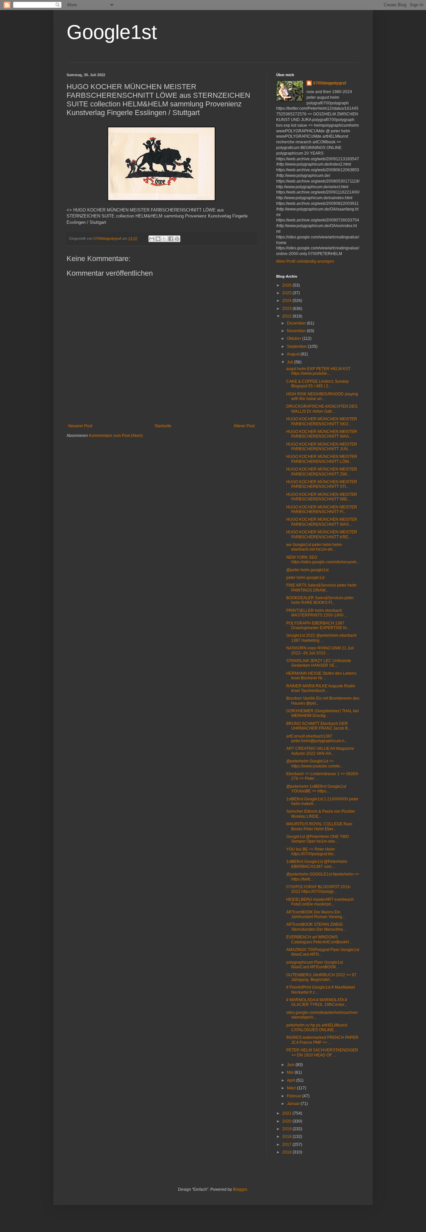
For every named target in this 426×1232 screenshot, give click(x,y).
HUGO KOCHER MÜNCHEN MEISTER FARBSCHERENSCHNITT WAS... (321, 521)
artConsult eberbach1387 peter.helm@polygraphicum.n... (316, 738)
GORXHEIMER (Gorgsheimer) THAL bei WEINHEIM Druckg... (322, 713)
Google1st (112, 32)
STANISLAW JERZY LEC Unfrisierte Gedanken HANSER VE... (318, 663)
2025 (287, 293)
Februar (294, 1096)
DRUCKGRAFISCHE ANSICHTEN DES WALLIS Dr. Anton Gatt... (321, 408)
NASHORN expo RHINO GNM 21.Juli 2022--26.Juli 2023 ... (320, 650)
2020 (287, 1121)
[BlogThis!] (158, 238)
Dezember (297, 323)
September (297, 346)
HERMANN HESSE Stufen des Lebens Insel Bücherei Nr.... (321, 675)
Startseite (162, 426)
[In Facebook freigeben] (170, 238)
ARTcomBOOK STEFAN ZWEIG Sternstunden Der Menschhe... (316, 926)
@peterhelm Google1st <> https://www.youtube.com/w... (314, 763)
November (297, 331)
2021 (287, 1113)
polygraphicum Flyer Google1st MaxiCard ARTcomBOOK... (314, 964)
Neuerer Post (80, 426)
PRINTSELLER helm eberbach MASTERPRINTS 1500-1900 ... (316, 612)
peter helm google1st (305, 577)
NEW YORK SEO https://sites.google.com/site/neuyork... (322, 559)
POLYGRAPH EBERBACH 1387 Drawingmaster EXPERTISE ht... (317, 625)
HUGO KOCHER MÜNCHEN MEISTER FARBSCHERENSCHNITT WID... (321, 496)
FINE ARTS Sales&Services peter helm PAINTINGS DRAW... (321, 587)
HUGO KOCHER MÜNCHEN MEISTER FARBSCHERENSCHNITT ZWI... (321, 471)
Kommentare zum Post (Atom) (116, 435)
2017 (287, 1144)
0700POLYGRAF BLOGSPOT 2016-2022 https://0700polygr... (318, 889)
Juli (290, 362)
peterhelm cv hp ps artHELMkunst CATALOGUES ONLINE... (316, 1027)
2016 (287, 1152)
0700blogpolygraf (329, 83)
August (294, 354)
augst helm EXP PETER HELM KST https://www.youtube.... (318, 371)
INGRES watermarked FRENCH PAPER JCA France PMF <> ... (322, 1039)
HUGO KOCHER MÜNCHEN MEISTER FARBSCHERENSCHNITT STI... (321, 484)
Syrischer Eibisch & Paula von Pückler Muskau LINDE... (320, 813)
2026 (287, 285)
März (292, 1088)
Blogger (240, 1189)
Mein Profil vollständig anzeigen (305, 261)
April (291, 1080)
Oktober (294, 338)
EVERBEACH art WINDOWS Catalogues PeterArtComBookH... (319, 939)
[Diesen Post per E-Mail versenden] (151, 238)
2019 (287, 1129)
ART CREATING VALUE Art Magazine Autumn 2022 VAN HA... (320, 750)
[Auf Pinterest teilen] (177, 238)
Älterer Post (244, 426)
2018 (287, 1136)
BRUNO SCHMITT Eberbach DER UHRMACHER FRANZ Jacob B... (318, 726)
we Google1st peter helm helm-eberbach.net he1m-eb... (314, 547)
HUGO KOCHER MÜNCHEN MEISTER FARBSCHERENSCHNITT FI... (321, 509)
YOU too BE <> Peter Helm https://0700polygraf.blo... (311, 851)
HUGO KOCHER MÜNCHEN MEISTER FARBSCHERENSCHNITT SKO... (321, 421)
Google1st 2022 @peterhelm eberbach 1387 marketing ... (321, 637)
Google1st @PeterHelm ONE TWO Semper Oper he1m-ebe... (317, 839)
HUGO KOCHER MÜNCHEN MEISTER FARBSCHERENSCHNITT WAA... (321, 434)
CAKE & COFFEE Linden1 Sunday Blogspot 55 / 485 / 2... (317, 383)
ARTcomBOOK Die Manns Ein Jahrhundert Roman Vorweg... (315, 914)
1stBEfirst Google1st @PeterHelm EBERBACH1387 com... (316, 864)
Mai (291, 1072)
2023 (287, 308)
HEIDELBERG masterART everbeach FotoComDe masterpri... (320, 901)
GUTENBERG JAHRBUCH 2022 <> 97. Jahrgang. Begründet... (321, 977)
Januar (294, 1103)
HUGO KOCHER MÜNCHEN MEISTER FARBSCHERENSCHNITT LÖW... (321, 459)
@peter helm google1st (307, 570)
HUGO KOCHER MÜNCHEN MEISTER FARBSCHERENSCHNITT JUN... (321, 446)
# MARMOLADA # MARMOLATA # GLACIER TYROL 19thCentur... (316, 1002)
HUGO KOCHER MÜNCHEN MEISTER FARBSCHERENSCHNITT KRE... (321, 534)
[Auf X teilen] (164, 238)
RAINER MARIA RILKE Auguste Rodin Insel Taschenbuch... (320, 688)
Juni (291, 1064)
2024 (287, 300)
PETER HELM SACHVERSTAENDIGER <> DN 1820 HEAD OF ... (322, 1052)
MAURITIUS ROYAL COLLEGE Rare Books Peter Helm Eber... (319, 826)
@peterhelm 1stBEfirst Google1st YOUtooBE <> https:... (316, 788)
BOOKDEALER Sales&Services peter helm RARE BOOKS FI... (320, 600)
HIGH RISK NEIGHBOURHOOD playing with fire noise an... (322, 396)
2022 (287, 316)
